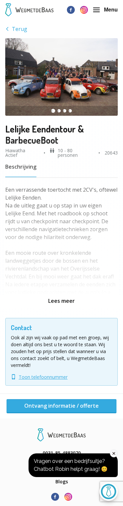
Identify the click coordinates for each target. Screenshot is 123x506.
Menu (111, 9)
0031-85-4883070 (62, 453)
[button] (61, 77)
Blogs (61, 481)
